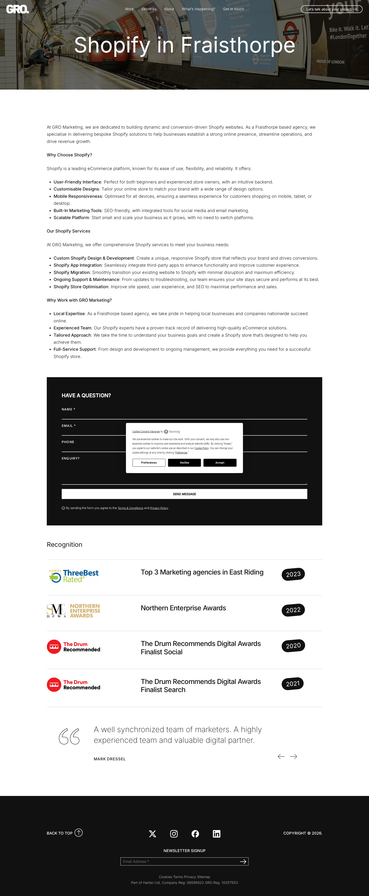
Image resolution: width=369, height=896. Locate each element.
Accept (219, 462)
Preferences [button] (181, 452)
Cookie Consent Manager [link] (146, 431)
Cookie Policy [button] (202, 448)
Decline (184, 462)
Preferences (149, 462)
